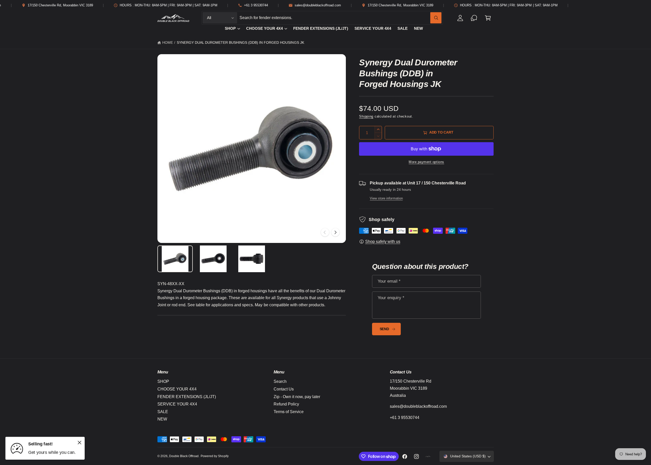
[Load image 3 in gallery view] (251, 258)
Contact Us (284, 389)
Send (384, 329)
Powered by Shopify (214, 456)
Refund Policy (286, 404)
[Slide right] (335, 232)
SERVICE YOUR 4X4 (177, 404)
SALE (162, 412)
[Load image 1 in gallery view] (175, 258)
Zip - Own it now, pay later (297, 397)
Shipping (366, 116)
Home (167, 43)
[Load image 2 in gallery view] (213, 258)
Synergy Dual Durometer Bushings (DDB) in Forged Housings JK (240, 43)
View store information (386, 198)
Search (280, 381)
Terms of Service (289, 412)
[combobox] (340, 18)
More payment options (426, 162)
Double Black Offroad (184, 456)
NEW (162, 419)
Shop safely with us (382, 241)
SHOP (230, 28)
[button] (488, 18)
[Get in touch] (474, 18)
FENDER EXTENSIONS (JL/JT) (186, 397)
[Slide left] (325, 232)
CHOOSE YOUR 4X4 (264, 28)
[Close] (79, 442)
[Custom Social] (428, 456)
